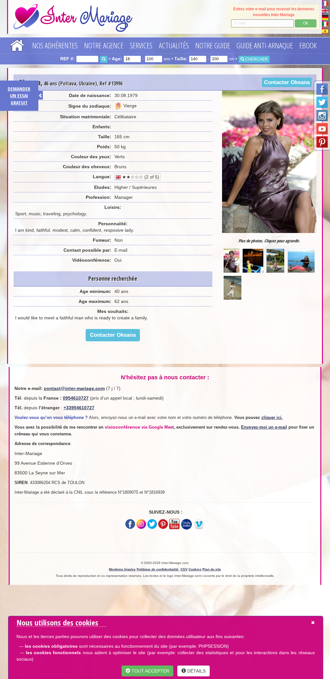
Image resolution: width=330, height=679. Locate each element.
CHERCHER (256, 59)
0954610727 (76, 398)
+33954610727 (78, 407)
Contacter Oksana (287, 82)
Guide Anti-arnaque (265, 45)
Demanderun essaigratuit (19, 95)
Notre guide (212, 45)
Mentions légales (122, 569)
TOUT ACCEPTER (149, 671)
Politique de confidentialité (158, 569)
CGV (184, 569)
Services (141, 45)
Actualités (174, 45)
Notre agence (103, 45)
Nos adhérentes (55, 45)
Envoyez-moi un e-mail (264, 427)
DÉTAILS (196, 671)
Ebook (308, 45)
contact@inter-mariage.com (74, 388)
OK (305, 23)
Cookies (195, 569)
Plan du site (211, 569)
